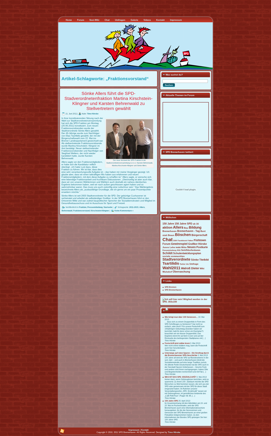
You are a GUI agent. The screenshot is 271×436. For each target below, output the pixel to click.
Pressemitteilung (95, 207)
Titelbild (204, 259)
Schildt (167, 253)
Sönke (195, 259)
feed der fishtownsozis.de (187, 311)
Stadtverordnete (176, 259)
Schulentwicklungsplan (187, 253)
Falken (190, 240)
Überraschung (181, 271)
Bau (186, 228)
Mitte (184, 247)
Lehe (172, 247)
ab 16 (196, 223)
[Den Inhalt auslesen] (169, 311)
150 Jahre (168, 223)
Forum (166, 243)
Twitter (182, 264)
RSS (179, 250)
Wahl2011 (171, 268)
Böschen (183, 235)
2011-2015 (133, 207)
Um (187, 264)
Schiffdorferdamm (190, 250)
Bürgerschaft (199, 235)
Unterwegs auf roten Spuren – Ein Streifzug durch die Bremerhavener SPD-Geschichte (187, 354)
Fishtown (200, 240)
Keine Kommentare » (123, 211)
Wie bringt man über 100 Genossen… (181, 317)
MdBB (178, 247)
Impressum (133, 430)
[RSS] (62, 431)
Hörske (202, 243)
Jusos (165, 247)
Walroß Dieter (190, 268)
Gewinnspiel (179, 243)
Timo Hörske (92, 114)
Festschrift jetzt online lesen (177, 343)
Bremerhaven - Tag (188, 231)
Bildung (195, 227)
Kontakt (145, 430)
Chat (167, 239)
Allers (142, 207)
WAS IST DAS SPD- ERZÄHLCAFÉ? (180, 377)
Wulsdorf (167, 271)
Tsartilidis (170, 263)
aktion (167, 227)
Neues (191, 247)
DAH (175, 240)
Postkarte (202, 247)
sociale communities (173, 256)
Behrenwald (67, 211)
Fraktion (82, 207)
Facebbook (182, 240)
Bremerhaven (169, 231)
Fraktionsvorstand (81, 211)
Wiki (202, 268)
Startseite (108, 207)
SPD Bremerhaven (173, 290)
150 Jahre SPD (183, 223)
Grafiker (193, 243)
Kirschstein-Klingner (100, 211)
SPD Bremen (170, 287)
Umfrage (193, 264)
